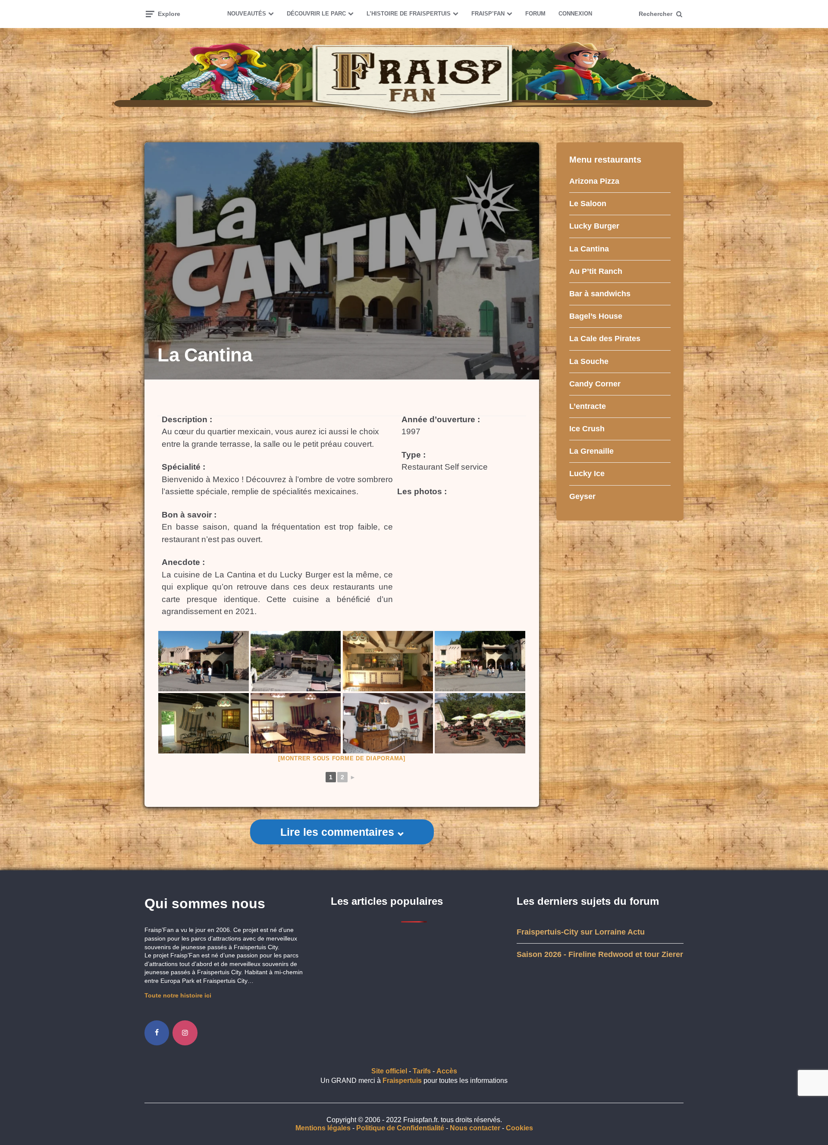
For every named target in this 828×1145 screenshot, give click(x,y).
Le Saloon (587, 203)
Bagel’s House (595, 316)
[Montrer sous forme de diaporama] (341, 758)
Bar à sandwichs (599, 293)
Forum (535, 13)
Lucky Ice (587, 473)
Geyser (582, 496)
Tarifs (422, 1071)
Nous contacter (475, 1128)
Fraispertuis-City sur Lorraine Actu (581, 932)
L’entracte (587, 406)
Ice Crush (587, 428)
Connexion (575, 13)
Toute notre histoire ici (177, 995)
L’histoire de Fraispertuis (409, 13)
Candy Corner (595, 384)
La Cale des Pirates (604, 338)
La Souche (588, 361)
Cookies (519, 1128)
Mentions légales (323, 1128)
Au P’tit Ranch (595, 271)
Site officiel (389, 1071)
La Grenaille (591, 451)
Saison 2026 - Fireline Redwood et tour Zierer (600, 954)
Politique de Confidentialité (400, 1128)
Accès (446, 1071)
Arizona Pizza (594, 181)
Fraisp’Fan (488, 13)
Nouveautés (246, 13)
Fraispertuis (402, 1080)
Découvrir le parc (316, 13)
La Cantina (589, 249)
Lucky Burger (594, 226)
